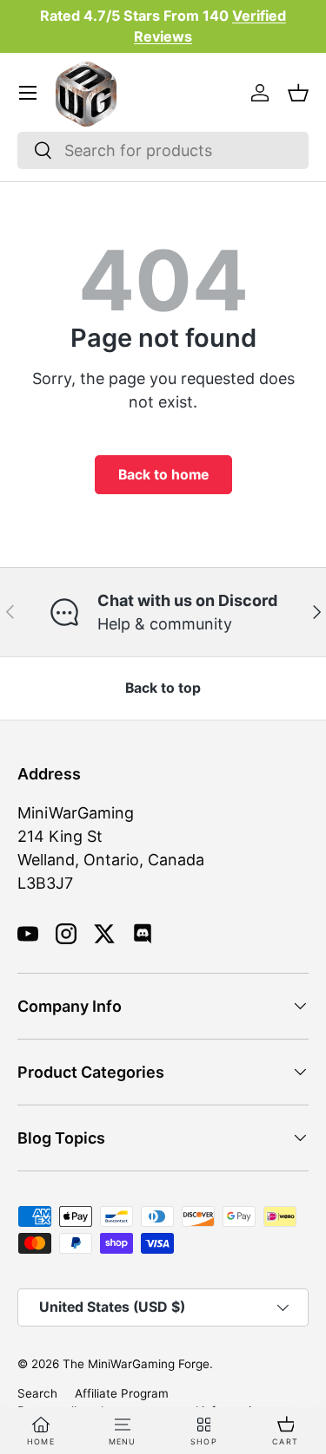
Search (37, 1393)
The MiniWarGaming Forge (136, 1364)
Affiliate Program (122, 1393)
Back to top (163, 688)
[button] (298, 93)
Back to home (163, 474)
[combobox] (163, 150)
